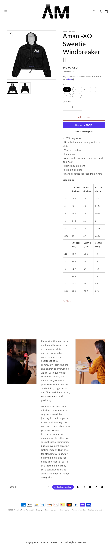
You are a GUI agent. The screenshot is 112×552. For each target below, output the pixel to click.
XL (67, 95)
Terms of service (79, 510)
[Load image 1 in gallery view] (12, 88)
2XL (77, 95)
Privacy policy (64, 510)
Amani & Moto (19, 510)
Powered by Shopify (34, 510)
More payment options (84, 131)
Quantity (66, 101)
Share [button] (69, 301)
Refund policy (50, 510)
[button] (6, 12)
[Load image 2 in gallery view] (25, 88)
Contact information (96, 510)
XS (67, 89)
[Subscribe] (48, 487)
